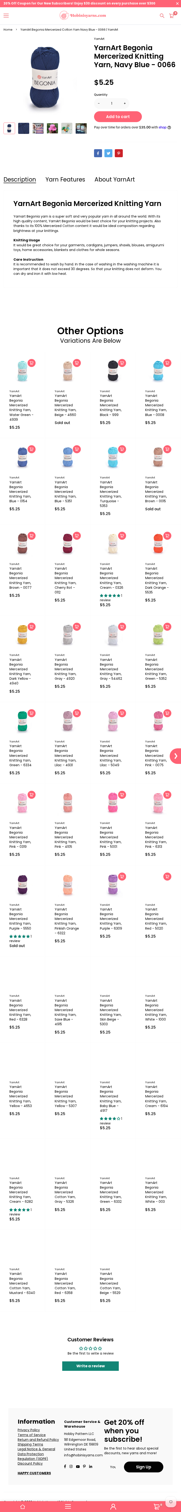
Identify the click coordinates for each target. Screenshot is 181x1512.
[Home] (22, 1506)
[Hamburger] (67, 1506)
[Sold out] (77, 363)
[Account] (113, 1506)
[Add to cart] (32, 363)
